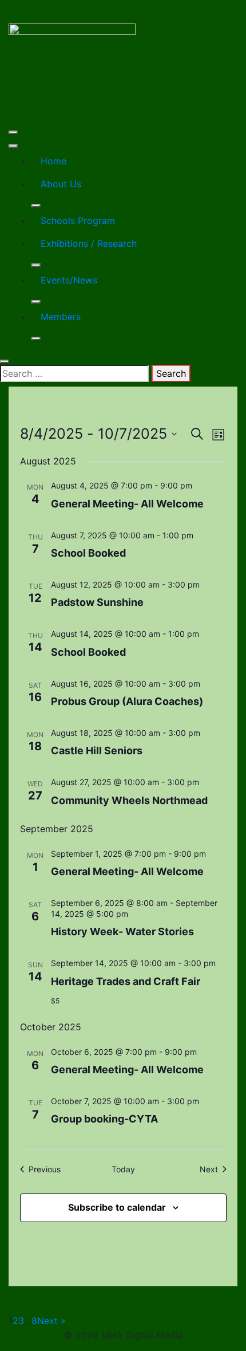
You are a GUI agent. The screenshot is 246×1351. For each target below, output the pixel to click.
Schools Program (78, 220)
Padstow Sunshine (97, 602)
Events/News (69, 280)
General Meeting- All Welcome (127, 504)
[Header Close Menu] (13, 146)
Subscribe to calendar (117, 1207)
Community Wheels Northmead (129, 800)
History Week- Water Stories (122, 931)
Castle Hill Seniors (96, 751)
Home (53, 161)
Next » (51, 1320)
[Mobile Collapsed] (36, 205)
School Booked (88, 553)
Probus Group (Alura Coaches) (127, 701)
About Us (61, 184)
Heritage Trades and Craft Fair (125, 981)
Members (61, 316)
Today (123, 1169)
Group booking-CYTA (104, 1119)
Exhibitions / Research (89, 243)
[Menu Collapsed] (13, 132)
